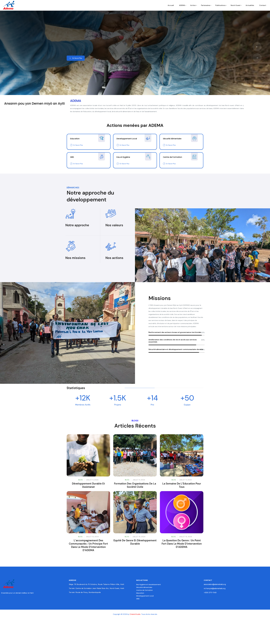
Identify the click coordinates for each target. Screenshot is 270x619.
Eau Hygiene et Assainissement (148, 584)
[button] (257, 46)
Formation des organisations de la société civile (135, 485)
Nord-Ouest (235, 5)
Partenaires (205, 5)
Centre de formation (144, 590)
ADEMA (182, 5)
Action (193, 5)
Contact (262, 5)
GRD (138, 599)
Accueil (171, 5)
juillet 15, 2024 (92, 536)
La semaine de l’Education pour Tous (181, 485)
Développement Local (145, 596)
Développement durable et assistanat (88, 485)
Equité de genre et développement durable (135, 542)
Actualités (250, 5)
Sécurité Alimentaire (144, 587)
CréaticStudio (135, 614)
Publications (220, 5)
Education (140, 593)
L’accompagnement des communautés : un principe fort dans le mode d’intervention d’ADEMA (88, 545)
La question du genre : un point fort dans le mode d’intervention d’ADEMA (182, 544)
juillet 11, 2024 (92, 480)
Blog (80, 480)
